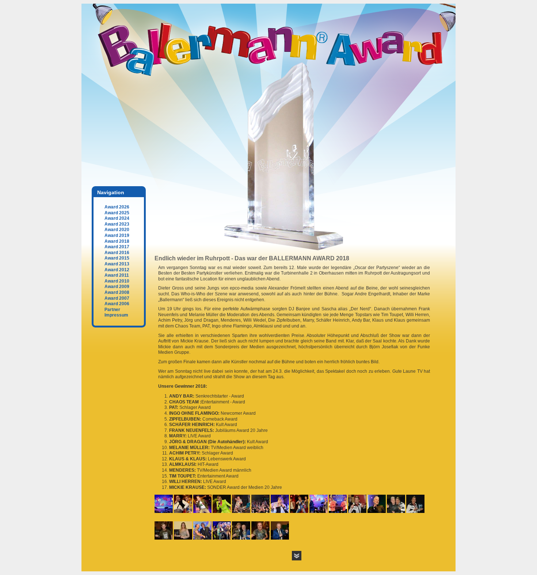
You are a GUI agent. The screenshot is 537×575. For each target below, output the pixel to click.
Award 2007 (116, 298)
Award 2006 (116, 303)
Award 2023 (116, 224)
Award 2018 (116, 241)
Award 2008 (116, 292)
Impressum (116, 315)
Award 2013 (116, 264)
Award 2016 (116, 252)
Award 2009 (116, 286)
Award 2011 (116, 275)
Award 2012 (116, 269)
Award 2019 (116, 235)
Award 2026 (116, 207)
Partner (112, 309)
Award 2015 (116, 258)
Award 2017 (116, 246)
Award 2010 (116, 281)
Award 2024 (116, 218)
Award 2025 (116, 212)
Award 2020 (116, 229)
